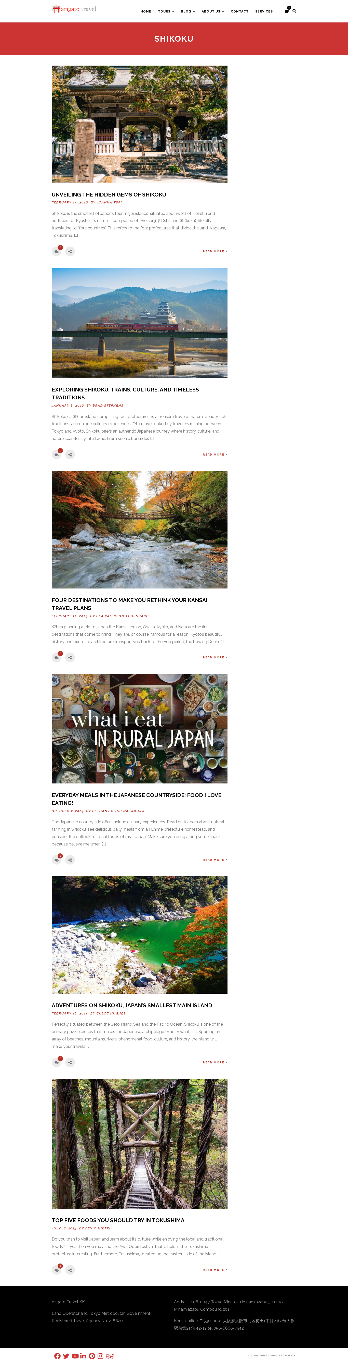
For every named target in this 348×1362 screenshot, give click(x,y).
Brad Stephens (108, 405)
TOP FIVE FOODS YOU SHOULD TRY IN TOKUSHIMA (118, 1220)
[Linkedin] (80, 1356)
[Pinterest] (88, 1356)
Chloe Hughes (111, 1013)
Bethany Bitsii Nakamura (118, 811)
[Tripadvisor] (106, 1356)
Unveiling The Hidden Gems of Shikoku (109, 194)
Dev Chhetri (98, 1228)
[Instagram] (97, 1356)
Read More (213, 251)
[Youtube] (71, 1356)
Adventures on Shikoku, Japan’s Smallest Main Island (132, 1005)
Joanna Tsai (109, 202)
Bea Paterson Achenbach (122, 616)
